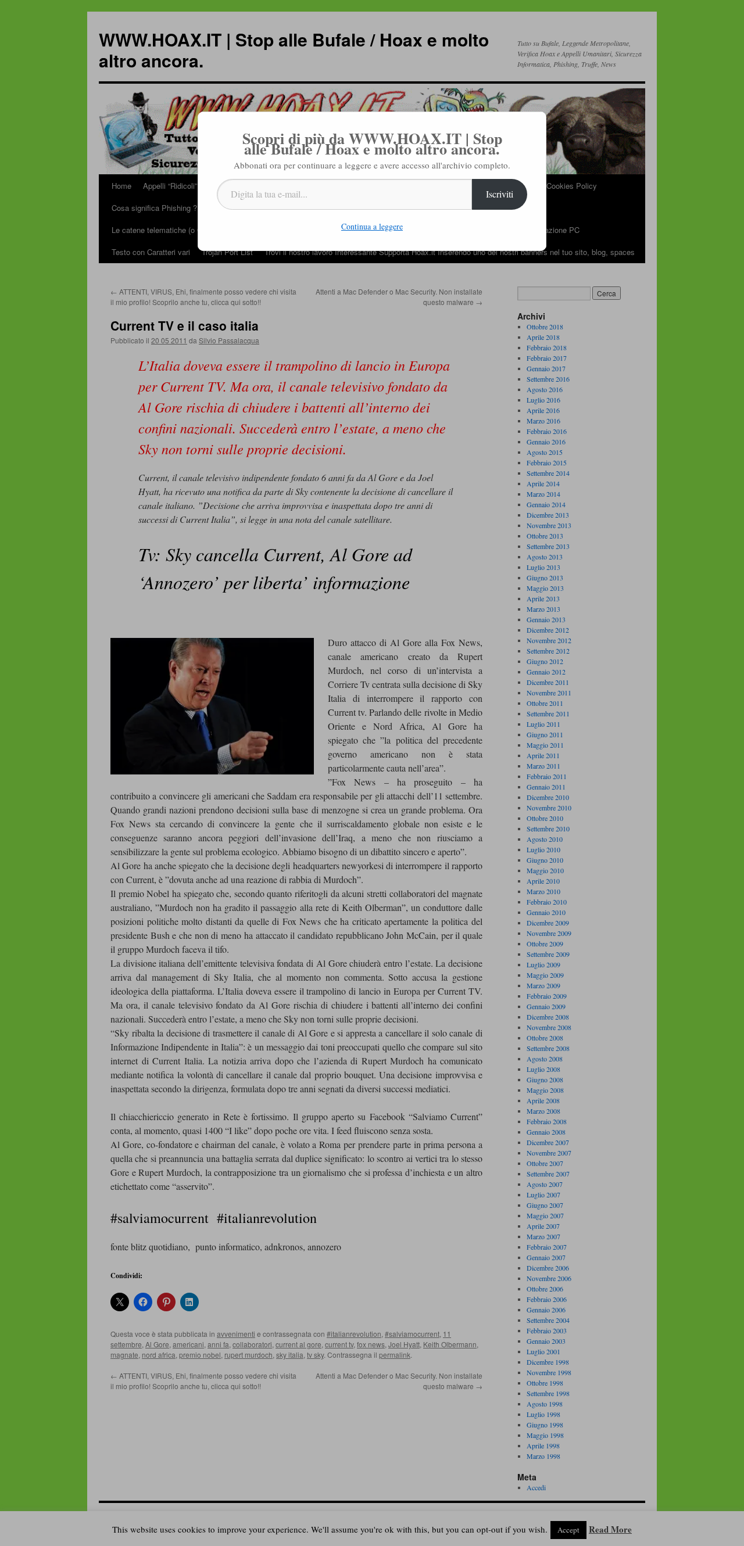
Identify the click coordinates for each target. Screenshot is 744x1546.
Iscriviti (499, 194)
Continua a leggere (372, 226)
